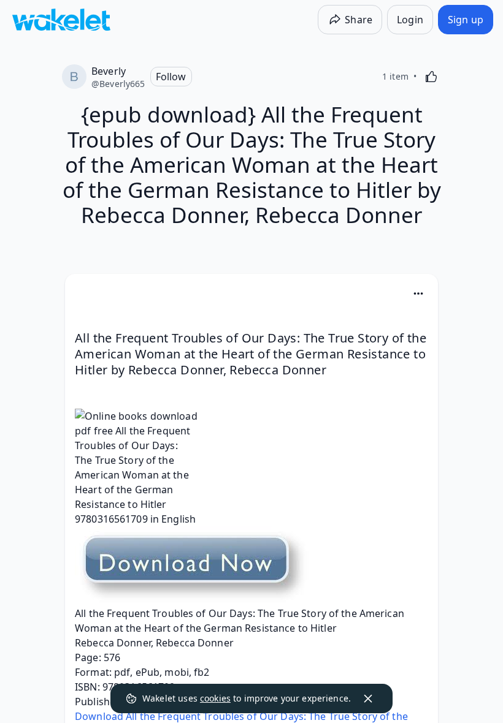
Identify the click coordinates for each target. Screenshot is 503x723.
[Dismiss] (368, 698)
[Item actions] (418, 293)
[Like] (431, 76)
